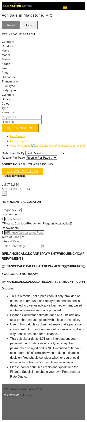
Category (8, 41)
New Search (17, 136)
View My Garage (47, 145)
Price (5, 72)
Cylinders (8, 94)
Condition (8, 46)
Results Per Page (13, 157)
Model (6, 55)
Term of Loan (10, 237)
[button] (43, 288)
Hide (29, 25)
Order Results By (13, 153)
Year (5, 68)
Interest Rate (10, 241)
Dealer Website (10, 395)
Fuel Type (8, 86)
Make (5, 50)
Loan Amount (10, 214)
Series (6, 59)
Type (5, 108)
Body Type (9, 90)
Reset (11, 25)
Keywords (8, 112)
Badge (6, 63)
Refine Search (20, 128)
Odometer (8, 77)
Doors (6, 99)
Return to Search (22, 171)
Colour (6, 103)
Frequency (9, 210)
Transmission (10, 81)
